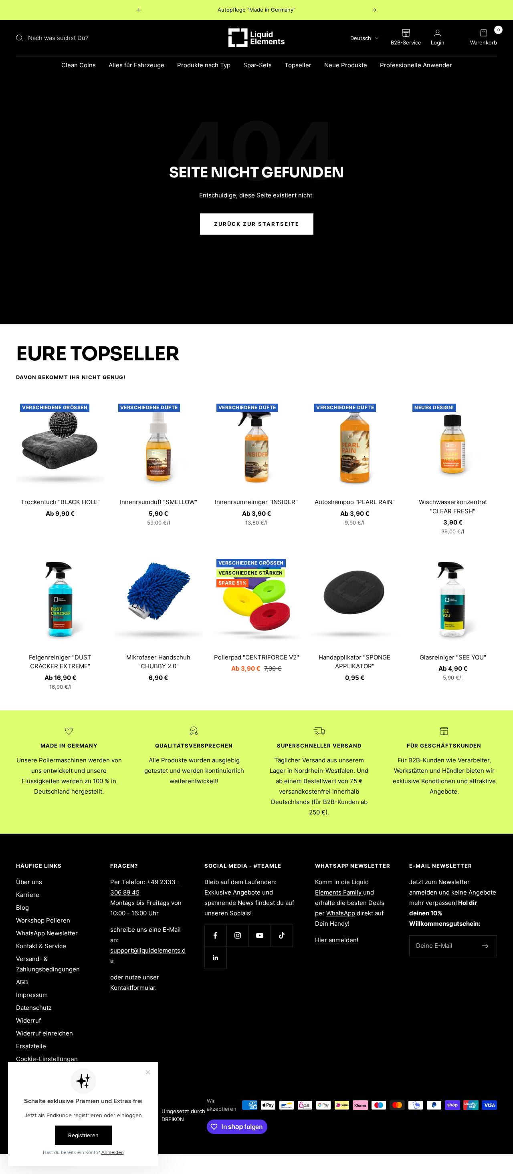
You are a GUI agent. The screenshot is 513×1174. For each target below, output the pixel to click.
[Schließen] (447, 524)
